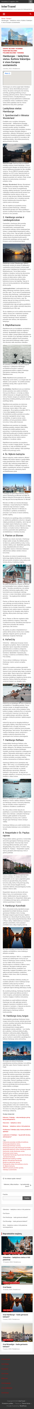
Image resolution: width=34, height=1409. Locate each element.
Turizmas (20, 53)
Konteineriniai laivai (9, 1157)
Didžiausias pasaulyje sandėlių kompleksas (15, 1142)
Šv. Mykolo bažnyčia (9, 1166)
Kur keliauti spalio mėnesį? (13, 1178)
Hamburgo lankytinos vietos (11, 1149)
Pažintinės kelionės (10, 51)
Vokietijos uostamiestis (10, 1169)
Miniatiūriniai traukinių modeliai (12, 1158)
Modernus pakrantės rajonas (11, 1162)
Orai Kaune (6, 1213)
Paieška (5, 1194)
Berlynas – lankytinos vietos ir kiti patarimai (16, 1126)
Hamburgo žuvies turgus (10, 1153)
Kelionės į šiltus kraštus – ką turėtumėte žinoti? (16, 1185)
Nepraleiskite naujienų (12, 1234)
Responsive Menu (31, 1)
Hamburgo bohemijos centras (11, 1145)
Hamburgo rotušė (8, 1151)
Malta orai (4, 1378)
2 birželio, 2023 (7, 68)
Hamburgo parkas (25, 1149)
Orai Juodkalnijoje (6, 1388)
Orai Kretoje (5, 1393)
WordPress (23, 1406)
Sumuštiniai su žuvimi (21, 1164)
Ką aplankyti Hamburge (10, 1155)
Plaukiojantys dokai (8, 1164)
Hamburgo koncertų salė (10, 1147)
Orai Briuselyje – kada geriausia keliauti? (15, 1221)
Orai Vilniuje (5, 1364)
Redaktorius (16, 68)
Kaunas (5, 1282)
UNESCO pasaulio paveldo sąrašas (13, 1168)
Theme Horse (26, 1403)
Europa (5, 48)
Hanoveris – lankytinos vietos (12, 1123)
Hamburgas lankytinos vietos (11, 1144)
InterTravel (8, 6)
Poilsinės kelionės (9, 53)
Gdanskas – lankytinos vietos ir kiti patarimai (16, 1209)
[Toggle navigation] (3, 14)
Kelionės (12, 48)
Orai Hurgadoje (6, 1383)
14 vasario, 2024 (8, 1262)
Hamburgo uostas (19, 1151)
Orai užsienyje (14, 1282)
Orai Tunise (4, 1373)
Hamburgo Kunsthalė (24, 1147)
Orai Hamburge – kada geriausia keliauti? (15, 1217)
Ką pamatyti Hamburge (24, 1155)
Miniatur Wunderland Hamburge (12, 1160)
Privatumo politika (7, 1403)
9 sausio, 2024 (7, 1319)
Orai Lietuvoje (5, 1359)
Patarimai (19, 48)
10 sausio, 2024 (7, 1289)
